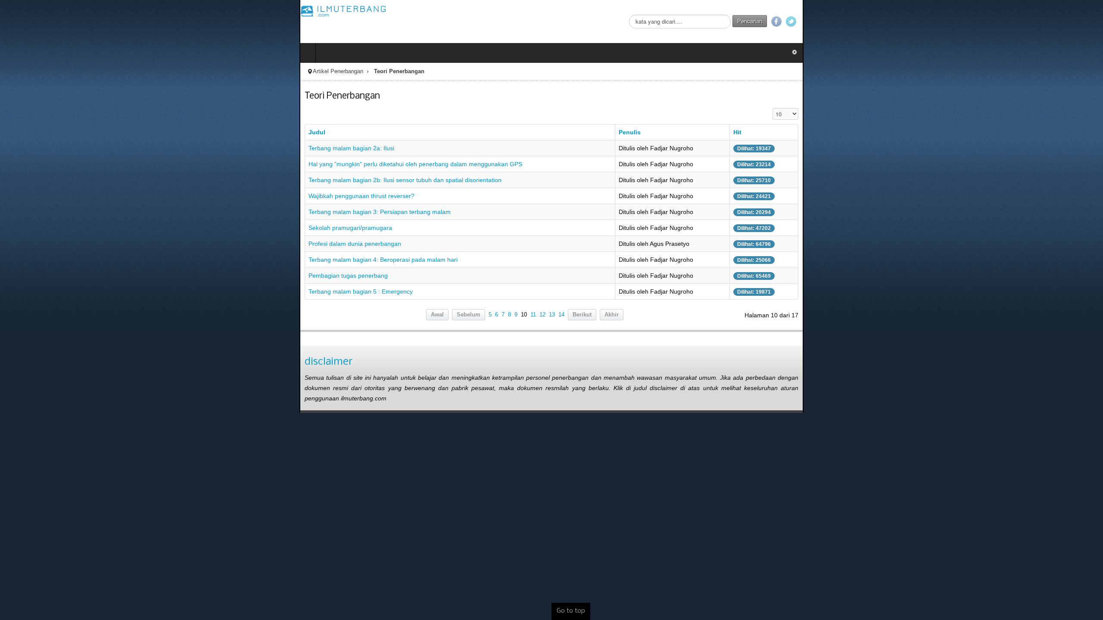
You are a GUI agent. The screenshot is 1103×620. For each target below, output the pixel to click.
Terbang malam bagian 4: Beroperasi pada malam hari (83, 259)
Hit (954, 132)
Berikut (582, 315)
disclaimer (29, 361)
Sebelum (468, 315)
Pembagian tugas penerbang (48, 275)
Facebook (1076, 21)
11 (533, 315)
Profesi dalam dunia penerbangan (55, 243)
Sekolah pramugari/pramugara (51, 227)
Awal (437, 315)
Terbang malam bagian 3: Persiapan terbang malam (80, 211)
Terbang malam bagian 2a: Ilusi (52, 148)
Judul (17, 132)
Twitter (1090, 21)
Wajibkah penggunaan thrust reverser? (62, 195)
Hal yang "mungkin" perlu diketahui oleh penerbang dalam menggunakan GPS (116, 164)
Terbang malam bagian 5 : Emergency (61, 291)
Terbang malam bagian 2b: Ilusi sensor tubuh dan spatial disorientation (105, 180)
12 (542, 315)
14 (561, 315)
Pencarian (1049, 21)
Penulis (707, 132)
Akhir (611, 315)
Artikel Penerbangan (38, 71)
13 (552, 315)
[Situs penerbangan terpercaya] (44, 11)
